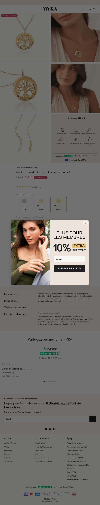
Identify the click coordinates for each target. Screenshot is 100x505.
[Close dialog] (86, 223)
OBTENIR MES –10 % (69, 268)
